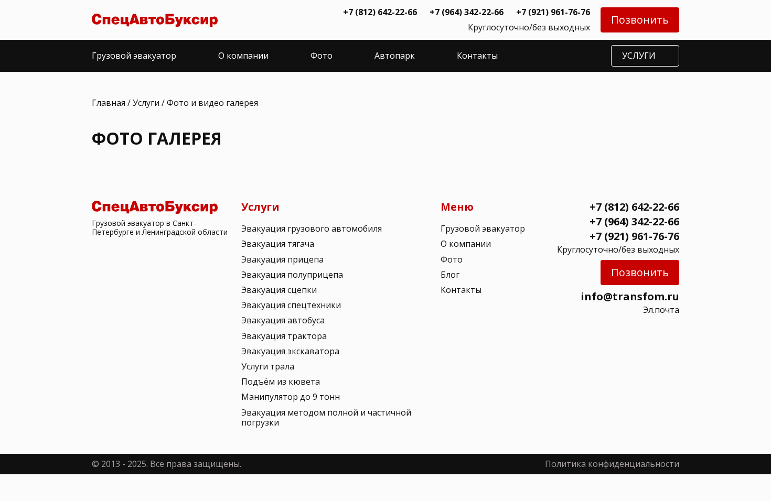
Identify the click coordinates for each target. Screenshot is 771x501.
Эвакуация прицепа (282, 259)
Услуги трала (267, 366)
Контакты (477, 55)
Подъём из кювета (280, 381)
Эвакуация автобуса (283, 320)
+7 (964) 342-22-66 (467, 12)
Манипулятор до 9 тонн (290, 396)
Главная (108, 102)
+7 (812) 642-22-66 (380, 12)
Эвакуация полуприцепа (292, 274)
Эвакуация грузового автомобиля (311, 228)
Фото (321, 55)
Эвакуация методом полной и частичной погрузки (326, 417)
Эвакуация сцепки (279, 290)
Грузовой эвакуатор (134, 55)
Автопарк (394, 55)
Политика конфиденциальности (612, 464)
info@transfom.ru (630, 296)
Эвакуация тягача (277, 243)
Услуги (146, 102)
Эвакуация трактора (284, 336)
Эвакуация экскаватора (290, 351)
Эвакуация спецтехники (291, 305)
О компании (243, 55)
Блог (450, 274)
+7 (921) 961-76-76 (553, 12)
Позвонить (640, 20)
